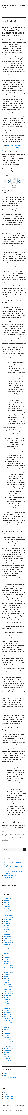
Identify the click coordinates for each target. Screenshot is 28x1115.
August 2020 (7, 1050)
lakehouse (9, 839)
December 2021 (8, 1016)
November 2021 (8, 1018)
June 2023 (6, 978)
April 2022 (7, 1008)
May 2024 (6, 955)
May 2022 (6, 1006)
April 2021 (7, 1033)
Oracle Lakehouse (16, 839)
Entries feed (7, 1094)
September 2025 (8, 921)
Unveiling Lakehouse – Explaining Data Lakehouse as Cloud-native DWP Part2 (13, 31)
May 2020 (6, 1056)
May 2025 (6, 930)
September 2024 (8, 947)
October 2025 (7, 919)
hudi (13, 837)
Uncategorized (8, 1079)
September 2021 (8, 1023)
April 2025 (7, 932)
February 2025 (8, 936)
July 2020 (6, 1052)
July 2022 (6, 1002)
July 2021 (6, 1027)
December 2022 (8, 991)
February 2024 (8, 961)
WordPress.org (8, 1098)
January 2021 (7, 1040)
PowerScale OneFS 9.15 (10, 869)
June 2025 (6, 928)
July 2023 (6, 976)
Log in (5, 1092)
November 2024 (8, 942)
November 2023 (8, 968)
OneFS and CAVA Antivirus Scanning (13, 1105)
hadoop (10, 837)
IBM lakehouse (18, 837)
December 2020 (8, 1042)
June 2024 (6, 953)
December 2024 (8, 940)
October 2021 (7, 1021)
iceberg (4, 839)
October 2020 (8, 1046)
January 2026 (7, 913)
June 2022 (6, 1004)
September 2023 (8, 972)
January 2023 (7, 989)
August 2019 (7, 1061)
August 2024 (7, 949)
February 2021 (8, 1037)
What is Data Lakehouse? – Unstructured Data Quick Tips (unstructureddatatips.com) (12, 148)
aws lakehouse (18, 832)
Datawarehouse (11, 835)
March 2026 (7, 908)
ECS (5, 1075)
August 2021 (7, 1025)
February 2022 (8, 1012)
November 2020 (8, 1044)
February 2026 (8, 911)
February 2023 (8, 987)
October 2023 (7, 970)
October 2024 (8, 944)
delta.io (17, 835)
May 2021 (6, 1031)
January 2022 (7, 1014)
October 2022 (7, 995)
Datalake (4, 835)
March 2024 (7, 959)
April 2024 (7, 957)
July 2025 (6, 925)
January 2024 (7, 963)
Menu (4, 11)
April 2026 (7, 906)
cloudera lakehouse (19, 834)
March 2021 (7, 1035)
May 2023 (6, 980)
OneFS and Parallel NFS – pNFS (13, 867)
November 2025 (8, 917)
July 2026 (6, 900)
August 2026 (7, 898)
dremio (21, 835)
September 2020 (8, 1048)
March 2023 (7, 985)
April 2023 (7, 982)
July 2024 (6, 951)
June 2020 (7, 1054)
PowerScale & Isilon (8, 832)
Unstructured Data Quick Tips (9, 1110)
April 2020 (7, 1059)
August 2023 (7, 974)
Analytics (6, 1073)
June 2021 (6, 1029)
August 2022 (7, 999)
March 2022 (7, 1010)
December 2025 (8, 915)
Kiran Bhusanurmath (9, 831)
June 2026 (6, 902)
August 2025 (7, 923)
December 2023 (8, 966)
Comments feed (8, 1096)
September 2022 (8, 997)
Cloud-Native (11, 834)
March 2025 (7, 934)
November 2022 (8, 993)
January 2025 (7, 938)
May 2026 (6, 904)
